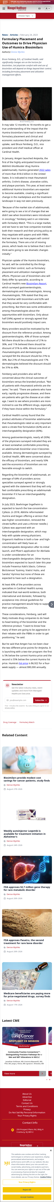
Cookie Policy (45, 1177)
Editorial (27, 1100)
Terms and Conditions (27, 1106)
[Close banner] (50, 3)
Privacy (27, 1109)
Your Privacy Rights (27, 1115)
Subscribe (39, 700)
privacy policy (10, 708)
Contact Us (27, 1103)
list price (23, 663)
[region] (27, 1174)
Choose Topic (24, 16)
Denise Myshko (13, 785)
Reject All (27, 1190)
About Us (27, 1093)
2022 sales (44, 169)
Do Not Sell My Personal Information (27, 1112)
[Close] (51, 1150)
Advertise (27, 1097)
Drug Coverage (9, 722)
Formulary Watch (27, 722)
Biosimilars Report (36, 283)
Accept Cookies (27, 1197)
